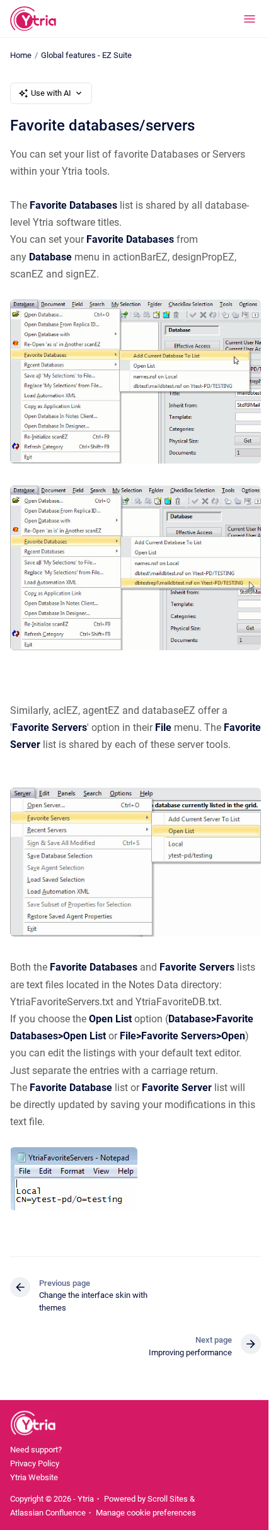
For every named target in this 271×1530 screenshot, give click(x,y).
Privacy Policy (34, 1463)
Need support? (36, 1449)
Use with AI (51, 93)
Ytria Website (34, 1477)
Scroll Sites (167, 1499)
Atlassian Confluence (48, 1512)
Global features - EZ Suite (86, 55)
